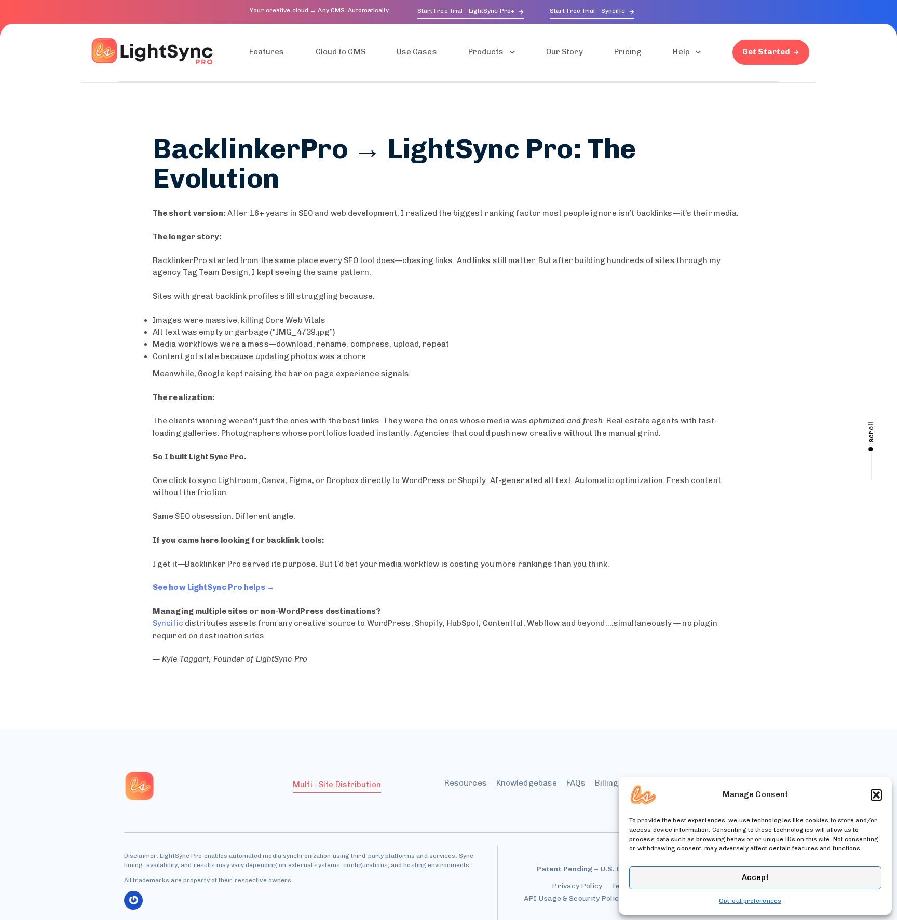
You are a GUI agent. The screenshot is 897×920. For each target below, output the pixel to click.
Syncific (168, 623)
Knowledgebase (526, 783)
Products (486, 52)
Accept (755, 877)
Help (681, 52)
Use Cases (417, 52)
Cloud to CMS (340, 52)
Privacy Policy (577, 886)
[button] (876, 795)
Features (266, 52)
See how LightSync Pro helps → (214, 587)
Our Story (564, 52)
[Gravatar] (133, 900)
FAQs (575, 783)
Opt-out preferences (750, 900)
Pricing (628, 52)
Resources (465, 783)
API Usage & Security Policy (573, 898)
